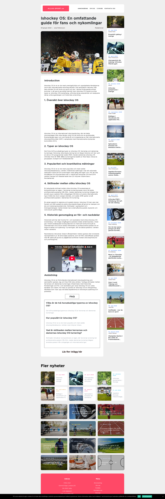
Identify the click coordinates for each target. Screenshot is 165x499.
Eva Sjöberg (112, 251)
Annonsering (83, 8)
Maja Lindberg (112, 224)
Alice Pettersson (113, 57)
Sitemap (97, 493)
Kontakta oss (109, 8)
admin (110, 85)
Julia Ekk (111, 141)
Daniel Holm (111, 31)
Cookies (100, 8)
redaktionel (99, 28)
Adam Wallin (112, 113)
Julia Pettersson (59, 28)
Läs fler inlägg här (72, 351)
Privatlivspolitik (147, 496)
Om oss (92, 8)
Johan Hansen (112, 333)
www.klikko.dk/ (69, 493)
